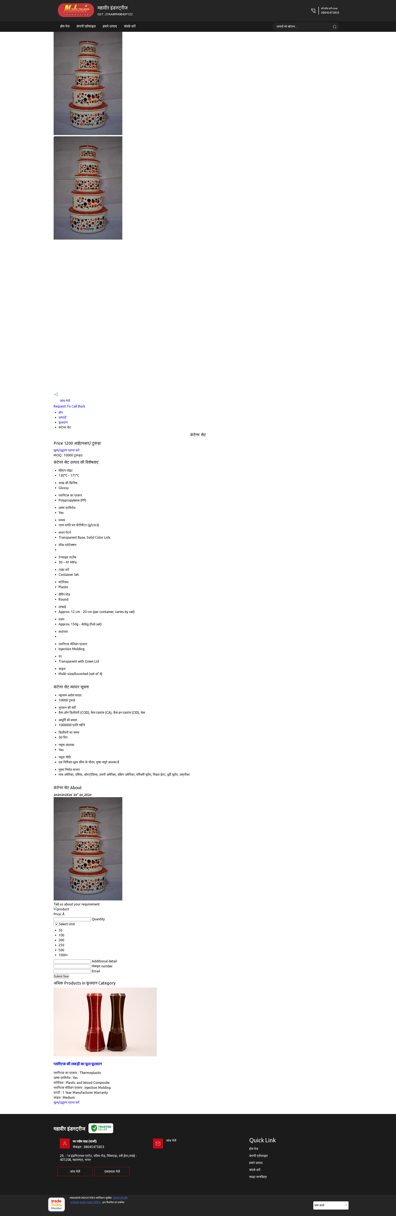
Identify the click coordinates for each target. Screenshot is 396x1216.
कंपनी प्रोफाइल (86, 26)
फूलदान (63, 422)
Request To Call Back (69, 406)
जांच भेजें (64, 401)
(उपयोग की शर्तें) (120, 1197)
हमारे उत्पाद (110, 26)
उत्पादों (62, 417)
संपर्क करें (130, 26)
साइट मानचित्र (258, 1177)
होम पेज (65, 26)
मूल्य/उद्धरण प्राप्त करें (66, 450)
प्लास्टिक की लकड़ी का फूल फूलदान (78, 1064)
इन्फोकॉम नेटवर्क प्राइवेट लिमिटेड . (86, 1202)
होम (61, 412)
